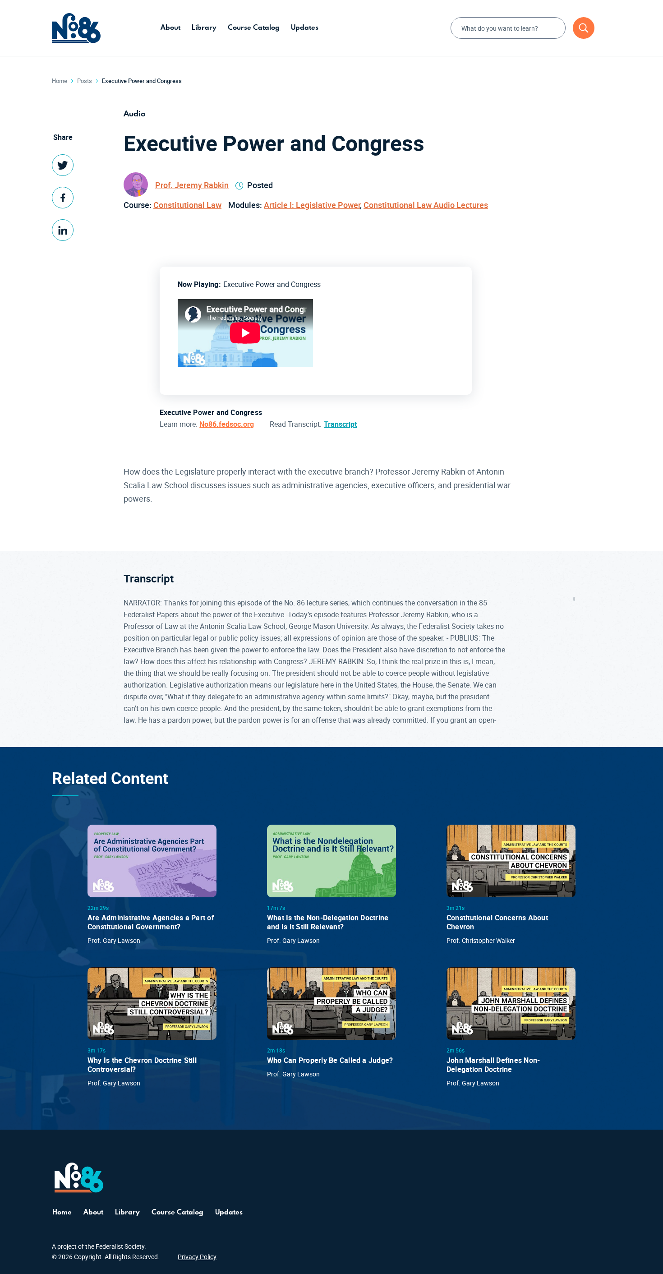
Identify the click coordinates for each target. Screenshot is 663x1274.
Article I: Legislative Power (312, 204)
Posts (84, 81)
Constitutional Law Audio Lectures (426, 204)
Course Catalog (254, 27)
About (170, 27)
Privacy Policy (197, 1256)
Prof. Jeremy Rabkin (192, 185)
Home (59, 81)
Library (204, 27)
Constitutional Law (187, 204)
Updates (304, 27)
